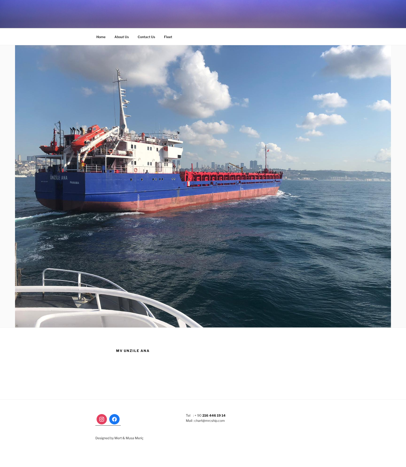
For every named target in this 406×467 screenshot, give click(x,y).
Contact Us (146, 37)
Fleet (168, 37)
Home (100, 37)
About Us (121, 37)
